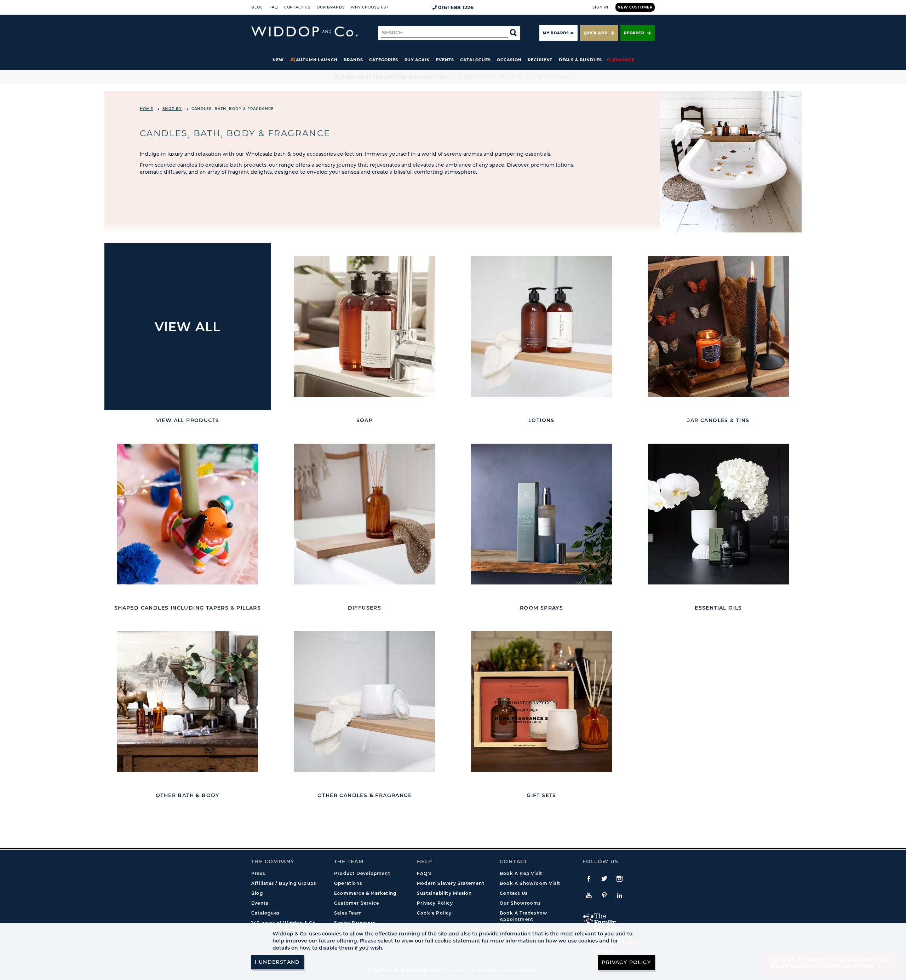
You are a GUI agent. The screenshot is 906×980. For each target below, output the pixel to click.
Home (146, 108)
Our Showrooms (520, 903)
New (278, 59)
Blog (257, 7)
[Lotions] (541, 326)
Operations (348, 883)
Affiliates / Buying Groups (283, 883)
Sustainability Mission (444, 893)
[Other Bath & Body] (187, 701)
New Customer (635, 7)
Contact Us (297, 7)
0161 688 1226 (456, 7)
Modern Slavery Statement (450, 883)
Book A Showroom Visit (530, 883)
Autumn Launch (317, 59)
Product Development (362, 873)
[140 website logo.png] (304, 32)
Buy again (417, 59)
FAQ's (424, 873)
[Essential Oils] (718, 514)
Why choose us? (370, 7)
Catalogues (475, 59)
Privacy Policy (435, 903)
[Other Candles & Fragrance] (364, 701)
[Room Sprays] (541, 514)
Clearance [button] (621, 59)
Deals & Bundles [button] (580, 59)
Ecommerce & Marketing (365, 893)
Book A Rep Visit (521, 873)
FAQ (273, 7)
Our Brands (330, 7)
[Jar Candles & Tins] (718, 326)
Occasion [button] (509, 59)
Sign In (600, 7)
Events (445, 59)
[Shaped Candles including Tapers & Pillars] (187, 514)
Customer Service (356, 903)
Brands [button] (353, 59)
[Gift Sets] (541, 701)
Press (258, 873)
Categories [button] (383, 59)
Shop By (172, 108)
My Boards (555, 33)
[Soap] (364, 326)
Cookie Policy (434, 913)
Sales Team (348, 913)
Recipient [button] (540, 59)
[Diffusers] (364, 514)
